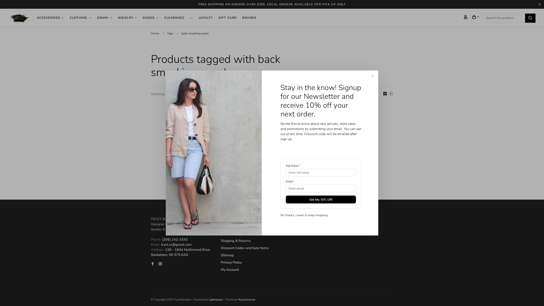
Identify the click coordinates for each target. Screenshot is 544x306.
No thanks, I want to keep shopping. (304, 215)
